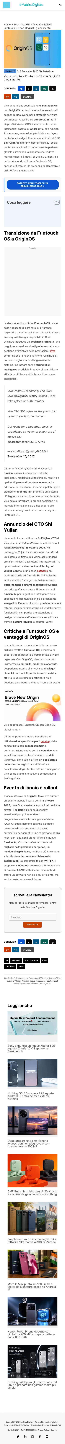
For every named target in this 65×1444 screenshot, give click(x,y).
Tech (17, 24)
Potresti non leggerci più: (33, 184)
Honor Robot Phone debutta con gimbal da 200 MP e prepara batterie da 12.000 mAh (31, 1334)
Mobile (26, 24)
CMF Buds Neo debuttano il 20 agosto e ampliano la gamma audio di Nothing (32, 1193)
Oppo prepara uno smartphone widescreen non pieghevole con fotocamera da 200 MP (28, 1143)
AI (7, 960)
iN (36, 89)
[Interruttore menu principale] (6, 5)
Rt (7, 97)
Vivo (52, 350)
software (42, 570)
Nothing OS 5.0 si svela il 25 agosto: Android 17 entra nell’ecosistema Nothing (31, 1096)
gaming (45, 741)
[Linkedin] (25, 1436)
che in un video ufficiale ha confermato (33, 543)
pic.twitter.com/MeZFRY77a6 (26, 441)
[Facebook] (39, 1436)
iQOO (44, 960)
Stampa (27, 97)
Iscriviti (32, 925)
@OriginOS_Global (25, 395)
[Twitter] (18, 1436)
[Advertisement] (32, 283)
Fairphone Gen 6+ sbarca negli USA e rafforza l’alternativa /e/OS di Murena (32, 1240)
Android (16, 960)
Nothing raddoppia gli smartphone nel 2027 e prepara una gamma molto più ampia (32, 1384)
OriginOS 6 (33, 796)
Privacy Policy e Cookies (47, 1430)
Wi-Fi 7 (48, 860)
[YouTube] (47, 1436)
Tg (15, 97)
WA (44, 89)
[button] (60, 5)
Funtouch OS (31, 960)
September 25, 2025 (21, 456)
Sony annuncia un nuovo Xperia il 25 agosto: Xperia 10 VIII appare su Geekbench (31, 1048)
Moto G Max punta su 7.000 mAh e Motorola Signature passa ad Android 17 (32, 1286)
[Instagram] (32, 1436)
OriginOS (10, 966)
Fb (21, 89)
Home (7, 24)
